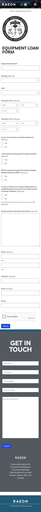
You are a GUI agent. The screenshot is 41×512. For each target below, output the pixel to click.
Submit (5, 326)
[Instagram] (21, 4)
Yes (6, 143)
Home (12, 11)
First (2, 260)
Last (2, 269)
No (6, 147)
